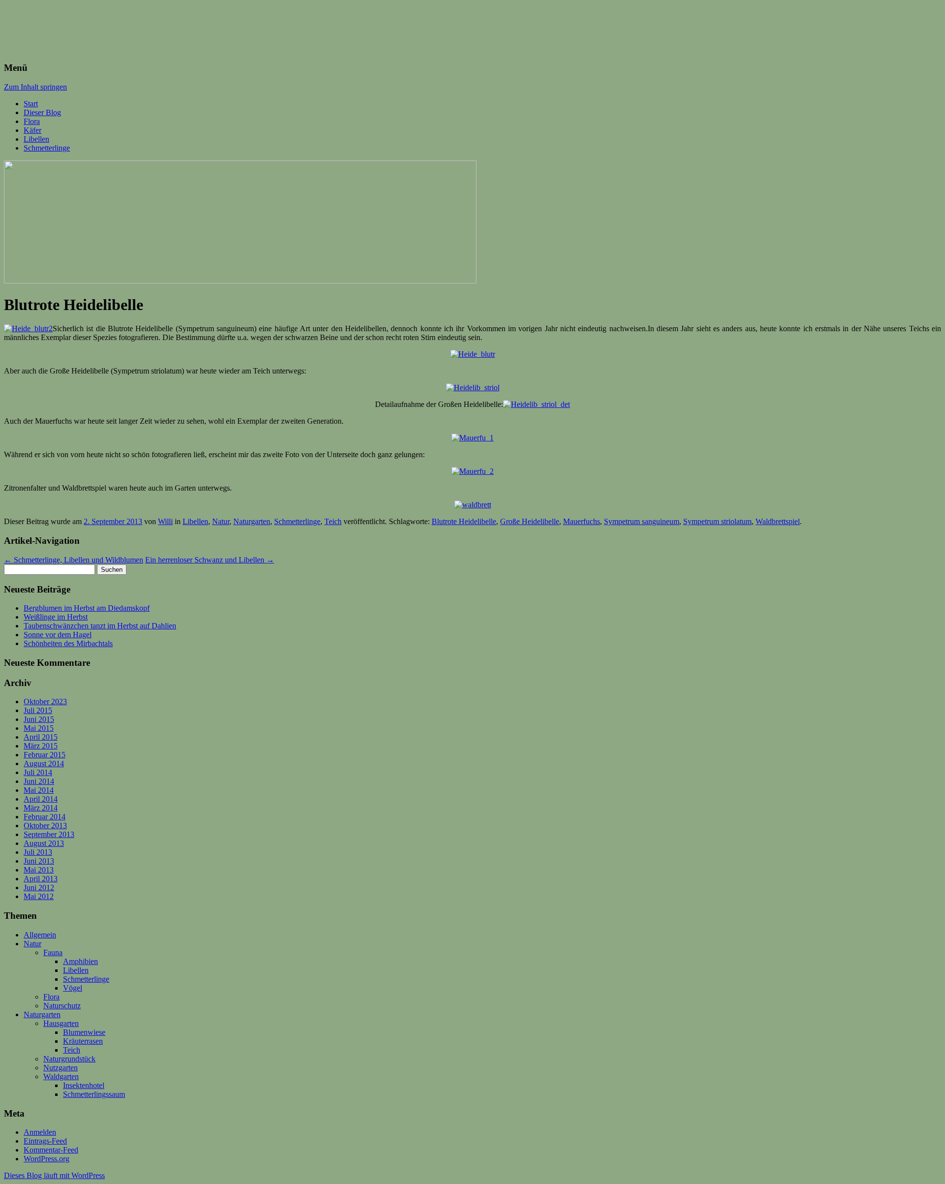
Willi (165, 521)
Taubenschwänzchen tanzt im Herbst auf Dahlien (100, 626)
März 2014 (41, 808)
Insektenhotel (83, 1085)
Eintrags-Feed (45, 1141)
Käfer (32, 130)
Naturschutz (62, 1005)
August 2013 (44, 843)
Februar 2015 (44, 754)
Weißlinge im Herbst (56, 617)
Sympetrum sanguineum (641, 521)
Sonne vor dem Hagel (58, 634)
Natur (220, 521)
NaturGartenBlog (63, 19)
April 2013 (41, 878)
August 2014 (44, 763)
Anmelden (40, 1132)
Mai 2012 (39, 896)
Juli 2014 (38, 772)
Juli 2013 (38, 852)
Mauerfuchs (581, 521)
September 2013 (49, 834)
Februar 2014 (44, 816)
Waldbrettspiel (778, 521)
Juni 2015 (39, 719)
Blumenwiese (84, 1032)
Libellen (36, 139)
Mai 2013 (39, 870)
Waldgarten (61, 1076)
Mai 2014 (39, 790)
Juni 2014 (39, 781)
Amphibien (80, 961)
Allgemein (40, 935)
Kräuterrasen (83, 1041)
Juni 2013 (39, 861)
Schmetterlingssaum (94, 1094)
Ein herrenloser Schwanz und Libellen (209, 560)
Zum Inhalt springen (35, 87)
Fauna (53, 952)
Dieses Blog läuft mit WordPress (54, 1175)
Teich (333, 521)
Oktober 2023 (45, 701)
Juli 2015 (38, 710)
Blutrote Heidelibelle (464, 521)
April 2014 (41, 799)
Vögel (72, 988)
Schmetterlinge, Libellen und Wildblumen (73, 560)
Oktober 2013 (45, 825)
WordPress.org (46, 1158)
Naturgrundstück (69, 1059)
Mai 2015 (39, 728)
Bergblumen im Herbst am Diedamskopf (87, 608)
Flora (32, 121)
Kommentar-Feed (51, 1150)
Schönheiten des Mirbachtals (68, 643)
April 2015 (41, 737)
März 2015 (41, 746)
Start (31, 103)
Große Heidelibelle (529, 521)
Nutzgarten (60, 1067)
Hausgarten (61, 1023)
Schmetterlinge (47, 148)
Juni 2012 (39, 887)
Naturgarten (251, 521)
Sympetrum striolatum (717, 521)
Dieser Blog (42, 112)
